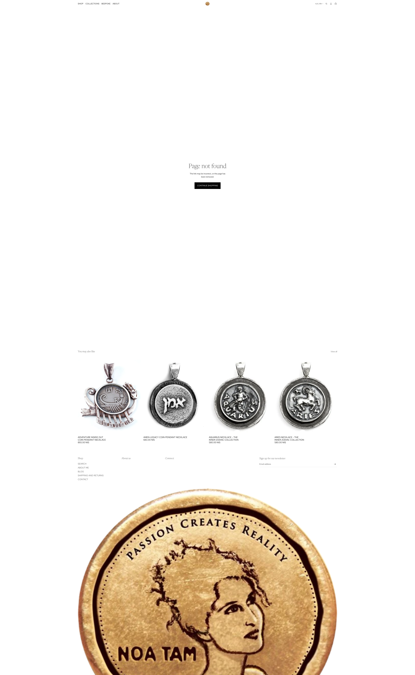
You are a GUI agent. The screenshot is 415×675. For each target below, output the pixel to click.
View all (334, 351)
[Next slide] (203, 395)
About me (83, 467)
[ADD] (137, 432)
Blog (81, 471)
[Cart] (335, 3)
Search (82, 463)
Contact (83, 479)
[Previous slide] (146, 395)
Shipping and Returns (91, 475)
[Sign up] (335, 464)
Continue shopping (207, 185)
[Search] (326, 3)
